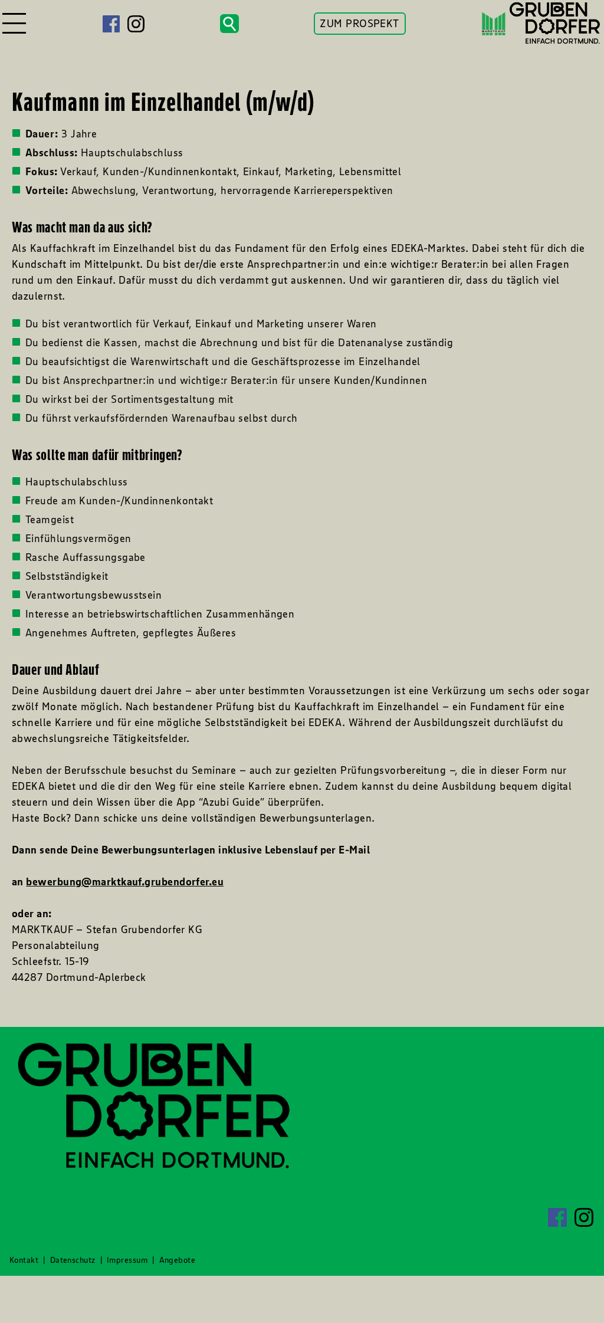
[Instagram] (136, 24)
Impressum (127, 1260)
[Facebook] (111, 24)
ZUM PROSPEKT (359, 23)
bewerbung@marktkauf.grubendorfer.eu (125, 881)
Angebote (177, 1260)
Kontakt (23, 1260)
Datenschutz (73, 1260)
